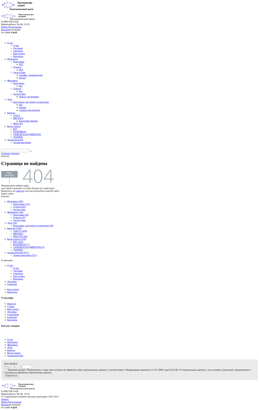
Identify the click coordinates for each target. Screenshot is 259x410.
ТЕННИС (18, 250)
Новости (11, 303)
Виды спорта (14, 353)
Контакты (18, 279)
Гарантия (12, 317)
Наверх (5, 399)
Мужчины (12, 342)
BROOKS (18, 233)
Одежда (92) (19, 207)
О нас (10, 265)
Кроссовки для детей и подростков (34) (33, 225)
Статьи (10, 306)
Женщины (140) (15, 212)
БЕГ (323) (18, 242)
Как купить (19, 276)
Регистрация (14, 27)
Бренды (11, 350)
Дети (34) (12, 223)
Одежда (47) (19, 217)
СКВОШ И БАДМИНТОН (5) (28, 247)
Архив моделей (15, 355)
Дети (9, 347)
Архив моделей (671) (18, 252)
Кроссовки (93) (21, 215)
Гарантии (18, 273)
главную (20, 191)
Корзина (5, 29)
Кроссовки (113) (21, 204)
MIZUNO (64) (20, 236)
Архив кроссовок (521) (25, 255)
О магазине (13, 314)
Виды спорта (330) (16, 239)
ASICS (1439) (20, 231)
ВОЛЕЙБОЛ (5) (21, 244)
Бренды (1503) (14, 228)
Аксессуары (19, 209)
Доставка (18, 271)
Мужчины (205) (15, 201)
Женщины (12, 345)
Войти (4, 27)
